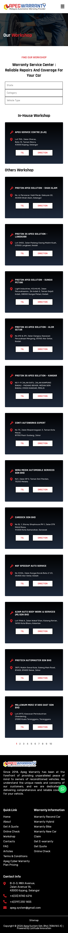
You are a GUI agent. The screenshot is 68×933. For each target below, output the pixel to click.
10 (51, 744)
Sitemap (34, 920)
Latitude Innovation (40, 928)
